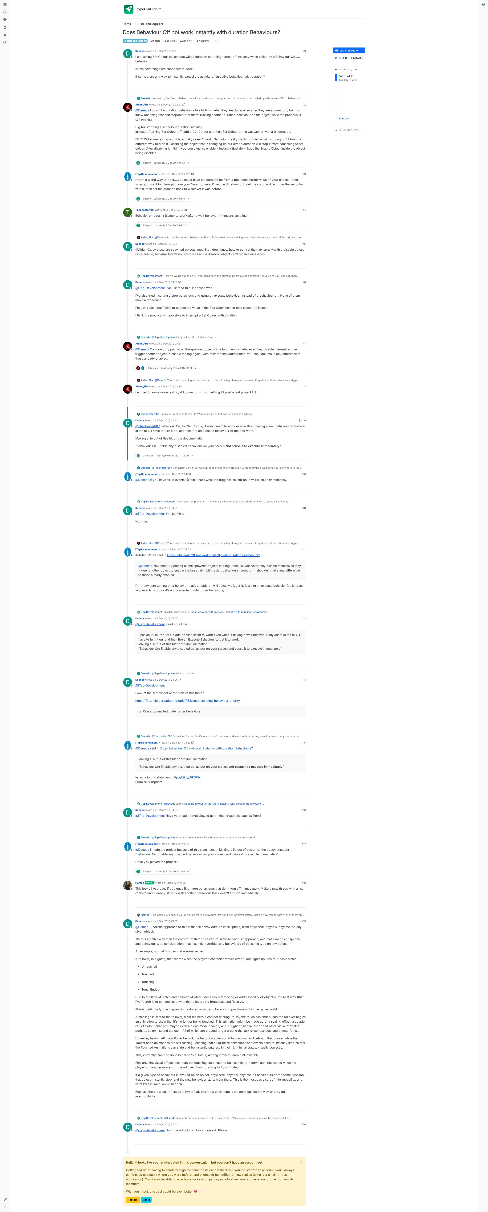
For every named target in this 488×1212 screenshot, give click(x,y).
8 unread (344, 118)
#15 (304, 742)
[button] (5, 1200)
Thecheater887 (144, 209)
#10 (304, 474)
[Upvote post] (289, 86)
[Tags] (5, 20)
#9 (304, 420)
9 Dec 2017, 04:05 (167, 618)
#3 (304, 173)
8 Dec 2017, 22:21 (171, 104)
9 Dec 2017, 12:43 (180, 843)
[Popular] (5, 27)
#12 (304, 549)
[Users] (5, 35)
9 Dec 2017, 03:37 (171, 343)
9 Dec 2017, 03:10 (167, 282)
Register (133, 1199)
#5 (304, 243)
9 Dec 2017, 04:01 (167, 507)
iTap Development (146, 173)
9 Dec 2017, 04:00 (180, 474)
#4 (304, 209)
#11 (304, 507)
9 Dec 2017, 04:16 (167, 809)
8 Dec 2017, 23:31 (176, 209)
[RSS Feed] (215, 41)
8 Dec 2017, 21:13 (167, 50)
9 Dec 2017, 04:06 (167, 679)
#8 (304, 386)
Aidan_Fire (141, 104)
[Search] (5, 43)
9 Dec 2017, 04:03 (180, 549)
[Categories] (5, 5)
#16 (304, 809)
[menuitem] (483, 5)
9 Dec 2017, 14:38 (176, 882)
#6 (304, 282)
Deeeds (139, 50)
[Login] (483, 5)
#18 (304, 882)
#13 (304, 618)
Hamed (139, 882)
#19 (304, 921)
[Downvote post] (302, 86)
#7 (304, 343)
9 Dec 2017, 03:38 (171, 386)
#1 (304, 50)
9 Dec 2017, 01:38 (167, 243)
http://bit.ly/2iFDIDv (187, 777)
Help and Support (137, 40)
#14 (304, 679)
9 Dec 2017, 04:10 (180, 742)
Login (146, 1199)
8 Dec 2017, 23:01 (180, 173)
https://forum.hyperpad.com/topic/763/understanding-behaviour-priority (187, 701)
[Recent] (5, 12)
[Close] (301, 1162)
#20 (303, 1124)
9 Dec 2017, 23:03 (167, 1124)
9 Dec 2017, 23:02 (167, 921)
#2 (304, 104)
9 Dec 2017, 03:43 (167, 420)
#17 (304, 843)
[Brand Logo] (128, 9)
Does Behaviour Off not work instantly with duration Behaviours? (213, 555)
